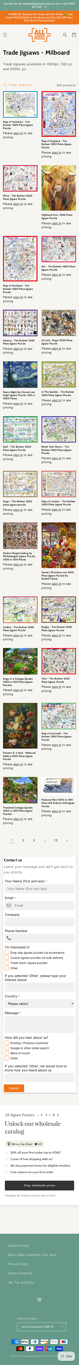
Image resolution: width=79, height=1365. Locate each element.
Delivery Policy (18, 1245)
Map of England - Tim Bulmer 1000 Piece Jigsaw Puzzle (57, 144)
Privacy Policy (18, 1264)
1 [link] (12, 840)
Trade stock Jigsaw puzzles (28, 963)
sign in (18, 133)
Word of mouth (20, 1053)
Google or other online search (29, 1048)
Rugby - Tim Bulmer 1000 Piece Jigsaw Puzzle (57, 628)
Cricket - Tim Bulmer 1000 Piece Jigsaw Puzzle (18, 629)
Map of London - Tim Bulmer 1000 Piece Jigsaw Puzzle (59, 503)
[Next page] (66, 840)
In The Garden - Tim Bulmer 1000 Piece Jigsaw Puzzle (58, 393)
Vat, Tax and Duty (21, 1282)
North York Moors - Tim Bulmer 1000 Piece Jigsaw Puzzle (57, 450)
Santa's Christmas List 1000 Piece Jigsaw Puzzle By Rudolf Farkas (58, 575)
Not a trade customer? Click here (32, 1255)
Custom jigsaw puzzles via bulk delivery (36, 957)
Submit (14, 1088)
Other (14, 968)
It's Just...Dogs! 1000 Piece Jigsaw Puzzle (57, 342)
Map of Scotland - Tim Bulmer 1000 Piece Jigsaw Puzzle (18, 288)
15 (56, 840)
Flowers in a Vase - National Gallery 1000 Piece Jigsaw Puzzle (19, 756)
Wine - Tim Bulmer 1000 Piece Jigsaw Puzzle (17, 197)
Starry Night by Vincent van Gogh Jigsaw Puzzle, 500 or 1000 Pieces (19, 395)
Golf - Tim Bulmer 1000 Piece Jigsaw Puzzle (17, 448)
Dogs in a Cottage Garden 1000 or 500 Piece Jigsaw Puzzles (18, 682)
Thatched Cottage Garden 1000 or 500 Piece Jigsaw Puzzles (18, 810)
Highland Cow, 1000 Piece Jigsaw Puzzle (57, 216)
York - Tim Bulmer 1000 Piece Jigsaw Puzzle (56, 680)
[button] (5, 34)
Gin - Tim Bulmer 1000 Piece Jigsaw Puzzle (58, 268)
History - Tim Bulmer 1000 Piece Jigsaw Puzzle (19, 342)
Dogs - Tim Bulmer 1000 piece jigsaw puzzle (17, 503)
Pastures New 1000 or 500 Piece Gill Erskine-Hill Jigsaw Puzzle (58, 802)
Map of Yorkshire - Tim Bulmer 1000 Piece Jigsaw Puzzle (18, 125)
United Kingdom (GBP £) (37, 1326)
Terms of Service (20, 1273)
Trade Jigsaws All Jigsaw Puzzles (33, 1356)
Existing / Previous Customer (29, 1043)
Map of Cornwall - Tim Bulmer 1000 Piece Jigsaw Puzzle (57, 736)
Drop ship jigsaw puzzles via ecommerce (37, 952)
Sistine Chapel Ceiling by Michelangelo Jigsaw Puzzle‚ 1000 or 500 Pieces (19, 556)
